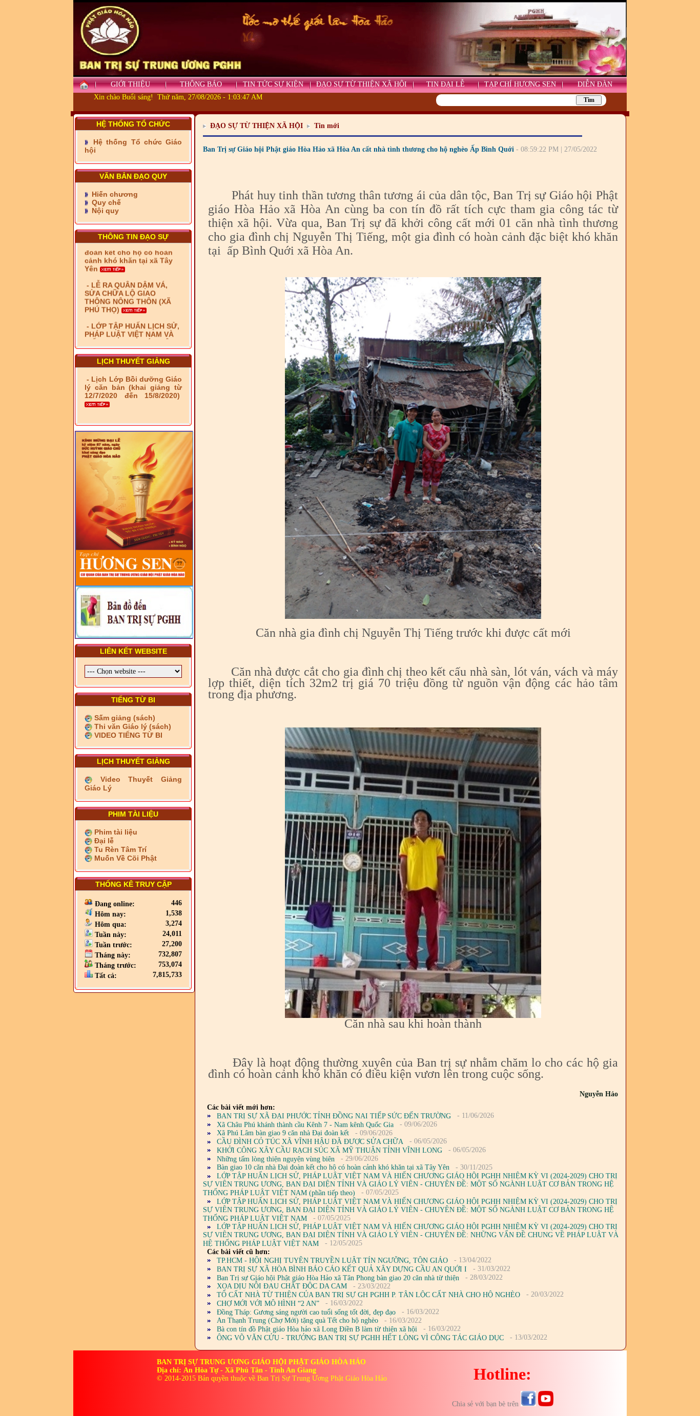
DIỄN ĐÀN (595, 84)
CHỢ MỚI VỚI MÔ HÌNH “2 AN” (268, 1303)
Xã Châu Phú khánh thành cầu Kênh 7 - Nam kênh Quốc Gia (305, 1125)
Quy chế (105, 202)
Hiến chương (114, 194)
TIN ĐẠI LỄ (445, 84)
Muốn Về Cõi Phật (124, 858)
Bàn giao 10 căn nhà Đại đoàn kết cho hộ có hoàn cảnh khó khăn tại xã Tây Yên (333, 1167)
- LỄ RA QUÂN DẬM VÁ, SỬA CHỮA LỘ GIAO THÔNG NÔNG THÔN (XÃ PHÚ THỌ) (128, 262)
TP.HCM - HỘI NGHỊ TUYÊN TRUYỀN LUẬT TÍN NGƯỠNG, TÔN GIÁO (332, 1260)
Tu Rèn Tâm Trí (119, 849)
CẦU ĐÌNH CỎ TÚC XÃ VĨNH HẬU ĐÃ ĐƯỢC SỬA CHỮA (310, 1142)
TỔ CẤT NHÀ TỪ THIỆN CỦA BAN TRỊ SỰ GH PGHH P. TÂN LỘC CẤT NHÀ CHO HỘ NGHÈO (368, 1295)
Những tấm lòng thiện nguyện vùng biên (276, 1159)
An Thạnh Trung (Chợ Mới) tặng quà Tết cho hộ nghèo (297, 1320)
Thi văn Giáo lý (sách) (131, 726)
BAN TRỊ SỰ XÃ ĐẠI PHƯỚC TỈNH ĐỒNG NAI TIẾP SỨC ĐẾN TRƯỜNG (334, 1116)
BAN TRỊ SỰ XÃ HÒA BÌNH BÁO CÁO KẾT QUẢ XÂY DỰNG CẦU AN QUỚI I (342, 1269)
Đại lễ (103, 841)
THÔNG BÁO (201, 84)
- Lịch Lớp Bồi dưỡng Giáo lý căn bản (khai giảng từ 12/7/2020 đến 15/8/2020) (133, 387)
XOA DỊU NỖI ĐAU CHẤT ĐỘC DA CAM (282, 1286)
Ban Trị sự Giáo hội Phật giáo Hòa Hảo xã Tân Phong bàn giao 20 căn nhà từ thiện (338, 1278)
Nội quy (104, 210)
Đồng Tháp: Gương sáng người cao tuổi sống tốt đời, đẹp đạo (306, 1312)
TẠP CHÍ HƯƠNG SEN (520, 84)
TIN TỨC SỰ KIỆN (273, 84)
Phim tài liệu (114, 832)
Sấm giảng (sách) (123, 718)
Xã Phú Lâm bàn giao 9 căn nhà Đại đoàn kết (283, 1133)
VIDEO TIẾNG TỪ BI (127, 735)
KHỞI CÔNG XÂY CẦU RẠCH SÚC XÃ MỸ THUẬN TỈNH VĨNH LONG (329, 1150)
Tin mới (326, 126)
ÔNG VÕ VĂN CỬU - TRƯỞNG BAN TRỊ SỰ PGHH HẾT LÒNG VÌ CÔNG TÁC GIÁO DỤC (360, 1338)
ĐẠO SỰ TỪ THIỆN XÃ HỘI (361, 84)
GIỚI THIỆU (130, 84)
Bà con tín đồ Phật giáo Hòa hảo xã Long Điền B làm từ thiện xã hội (317, 1329)
